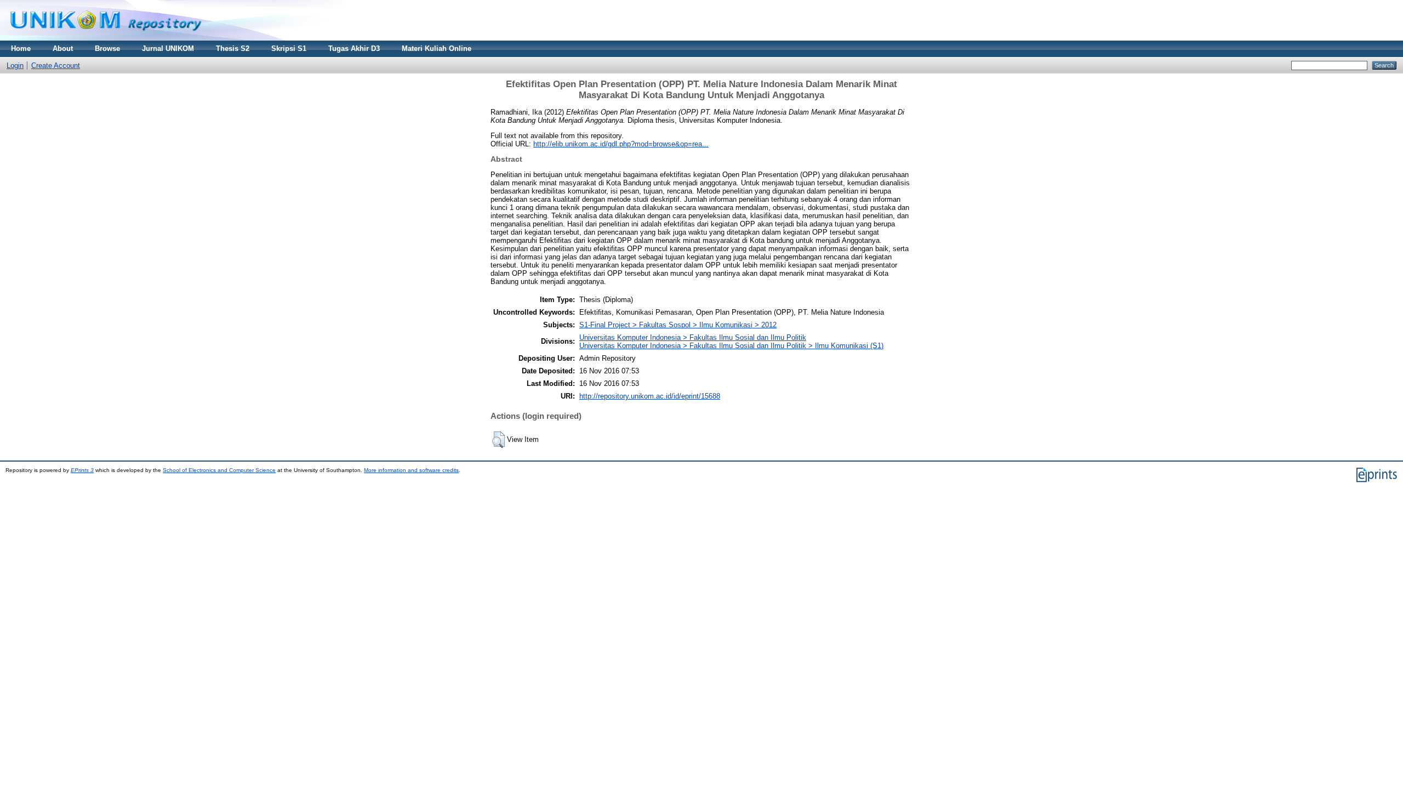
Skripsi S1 (288, 48)
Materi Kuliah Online (436, 48)
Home (21, 48)
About (63, 48)
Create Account (55, 65)
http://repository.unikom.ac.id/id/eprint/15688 (649, 396)
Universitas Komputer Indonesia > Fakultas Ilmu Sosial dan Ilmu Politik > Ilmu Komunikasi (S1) (731, 346)
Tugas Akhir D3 (354, 48)
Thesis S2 (232, 48)
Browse (107, 48)
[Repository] (106, 38)
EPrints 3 (82, 470)
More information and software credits (411, 470)
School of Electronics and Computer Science (219, 470)
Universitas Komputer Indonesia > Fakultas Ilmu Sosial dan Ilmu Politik (692, 337)
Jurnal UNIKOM (168, 48)
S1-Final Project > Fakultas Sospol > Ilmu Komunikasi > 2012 (678, 325)
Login (15, 65)
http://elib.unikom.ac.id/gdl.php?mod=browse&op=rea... (621, 144)
